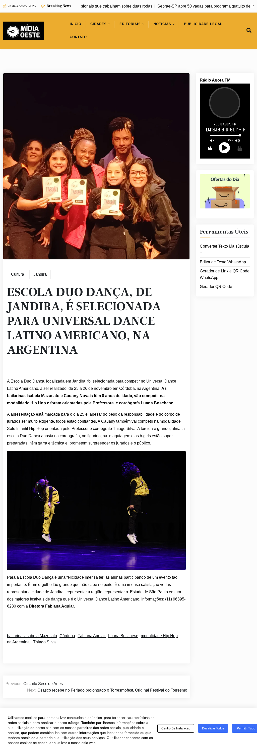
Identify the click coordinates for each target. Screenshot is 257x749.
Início (75, 24)
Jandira (40, 274)
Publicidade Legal (203, 24)
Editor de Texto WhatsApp (223, 262)
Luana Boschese (123, 636)
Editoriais (130, 24)
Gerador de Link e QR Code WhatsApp (224, 274)
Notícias (162, 24)
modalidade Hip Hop (159, 636)
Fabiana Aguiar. (92, 636)
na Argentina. (19, 642)
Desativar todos (213, 728)
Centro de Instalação (175, 728)
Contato (78, 37)
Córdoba (67, 636)
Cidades (98, 24)
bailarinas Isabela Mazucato (32, 636)
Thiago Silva (44, 642)
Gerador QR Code (216, 286)
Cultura (17, 274)
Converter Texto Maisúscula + (224, 249)
